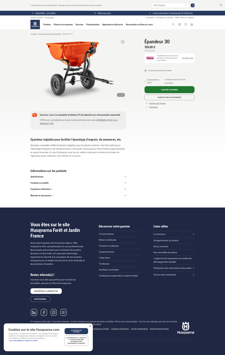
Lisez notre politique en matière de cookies (23, 340)
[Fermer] (90, 326)
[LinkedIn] (34, 312)
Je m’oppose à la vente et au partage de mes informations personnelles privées (76, 340)
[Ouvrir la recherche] (173, 24)
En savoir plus (187, 58)
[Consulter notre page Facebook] (43, 312)
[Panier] (192, 24)
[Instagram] (53, 312)
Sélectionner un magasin (184, 17)
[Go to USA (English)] (193, 5)
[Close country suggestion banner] (221, 5)
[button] (47, 24)
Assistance (150, 17)
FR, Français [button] (49, 17)
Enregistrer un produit (164, 17)
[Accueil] (35, 24)
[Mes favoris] (185, 24)
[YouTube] (63, 312)
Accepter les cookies (76, 331)
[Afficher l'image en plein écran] (78, 71)
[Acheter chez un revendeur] (179, 24)
